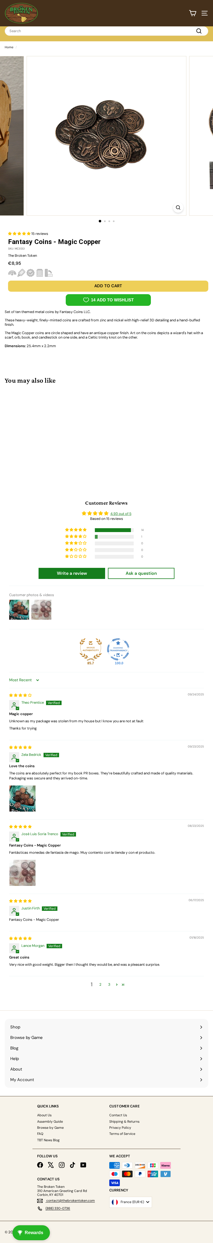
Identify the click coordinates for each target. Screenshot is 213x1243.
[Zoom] (178, 207)
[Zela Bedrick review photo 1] (22, 798)
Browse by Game (50, 1127)
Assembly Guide (50, 1121)
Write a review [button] (72, 573)
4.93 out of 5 (120, 513)
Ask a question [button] (141, 573)
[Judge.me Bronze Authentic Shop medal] (91, 649)
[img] (20, 695)
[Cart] (192, 13)
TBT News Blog (48, 1140)
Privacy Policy (120, 1127)
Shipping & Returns (124, 1121)
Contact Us (118, 1115)
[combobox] (106, 31)
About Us (44, 1115)
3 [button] (109, 984)
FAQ (40, 1134)
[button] (19, 233)
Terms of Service (122, 1134)
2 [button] (100, 984)
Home (9, 47)
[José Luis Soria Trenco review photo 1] (22, 873)
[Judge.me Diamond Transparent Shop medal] (118, 649)
